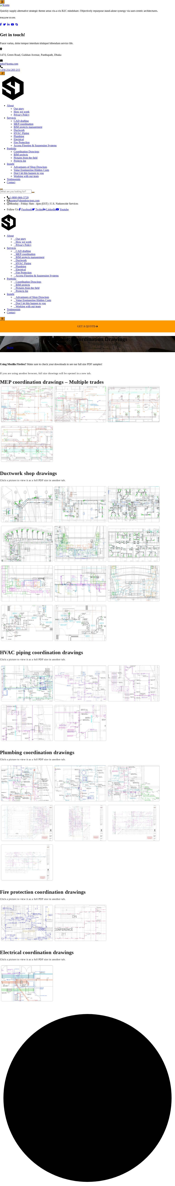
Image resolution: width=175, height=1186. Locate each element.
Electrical (19, 139)
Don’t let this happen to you (29, 173)
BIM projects (21, 154)
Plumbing (19, 136)
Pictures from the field (25, 157)
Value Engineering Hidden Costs (31, 170)
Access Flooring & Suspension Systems (35, 145)
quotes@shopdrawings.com (24, 200)
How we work (21, 111)
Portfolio (11, 148)
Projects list (20, 160)
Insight (10, 163)
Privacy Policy (21, 114)
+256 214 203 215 (10, 69)
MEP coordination (23, 124)
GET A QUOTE (86, 326)
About (10, 105)
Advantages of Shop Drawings (30, 167)
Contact (11, 182)
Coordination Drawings (26, 151)
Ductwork (19, 130)
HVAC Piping (21, 133)
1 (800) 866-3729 (19, 197)
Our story (19, 108)
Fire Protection (22, 142)
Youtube (64, 209)
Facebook (26, 209)
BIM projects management (28, 127)
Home (10, 347)
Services (11, 117)
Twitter (39, 209)
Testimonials (13, 179)
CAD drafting (21, 120)
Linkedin (51, 209)
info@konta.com (9, 63)
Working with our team (26, 176)
